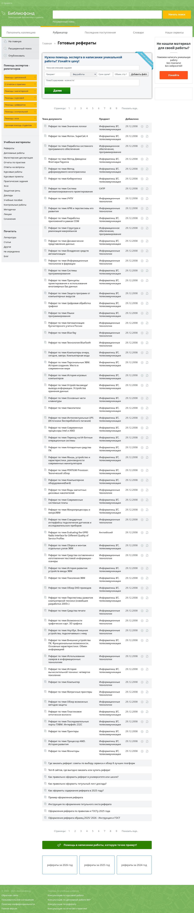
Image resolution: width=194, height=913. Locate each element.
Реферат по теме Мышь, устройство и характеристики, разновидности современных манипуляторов (69, 460)
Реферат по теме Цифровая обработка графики (69, 305)
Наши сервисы (174, 32)
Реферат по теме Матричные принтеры (70, 691)
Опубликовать (16, 55)
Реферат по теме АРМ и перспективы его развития (71, 210)
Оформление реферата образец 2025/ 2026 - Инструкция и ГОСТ (84, 817)
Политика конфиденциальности (18, 904)
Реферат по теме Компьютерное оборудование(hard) (66, 481)
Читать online (147, 126)
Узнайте (173, 75)
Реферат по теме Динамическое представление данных (66, 242)
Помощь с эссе (12, 118)
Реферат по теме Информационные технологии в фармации (68, 262)
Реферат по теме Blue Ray (62, 332)
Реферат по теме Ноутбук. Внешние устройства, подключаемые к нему (68, 632)
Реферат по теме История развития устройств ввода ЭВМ (67, 570)
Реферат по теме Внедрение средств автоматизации (68, 252)
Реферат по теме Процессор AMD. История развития (66, 743)
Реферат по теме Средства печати (66, 610)
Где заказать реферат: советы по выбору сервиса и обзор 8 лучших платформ (91, 763)
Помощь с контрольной (16, 111)
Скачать (142, 126)
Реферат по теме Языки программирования (61, 314)
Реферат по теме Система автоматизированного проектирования (70, 190)
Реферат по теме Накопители (64, 407)
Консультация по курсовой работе (66, 895)
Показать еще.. (130, 108)
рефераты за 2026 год (60, 865)
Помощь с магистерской (16, 91)
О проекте (7, 3)
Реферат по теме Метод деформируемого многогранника (66, 170)
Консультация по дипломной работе (67, 899)
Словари (138, 32)
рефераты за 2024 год (134, 865)
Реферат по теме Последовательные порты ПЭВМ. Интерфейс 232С (68, 723)
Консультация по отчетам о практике (67, 908)
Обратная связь (10, 895)
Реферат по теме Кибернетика (65, 178)
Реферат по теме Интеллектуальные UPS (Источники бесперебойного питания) (70, 419)
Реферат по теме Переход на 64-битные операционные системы (70, 439)
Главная (47, 43)
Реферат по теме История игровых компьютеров (67, 377)
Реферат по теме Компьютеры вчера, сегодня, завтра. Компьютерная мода (68, 354)
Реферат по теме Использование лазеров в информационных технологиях (66, 659)
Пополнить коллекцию (21, 32)
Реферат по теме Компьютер (64, 681)
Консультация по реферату (62, 904)
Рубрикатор (60, 32)
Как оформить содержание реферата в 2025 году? (76, 790)
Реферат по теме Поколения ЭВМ (66, 577)
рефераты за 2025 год (97, 865)
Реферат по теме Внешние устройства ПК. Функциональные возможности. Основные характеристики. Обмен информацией (69, 645)
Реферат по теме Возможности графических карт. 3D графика (65, 622)
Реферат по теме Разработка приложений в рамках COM (64, 220)
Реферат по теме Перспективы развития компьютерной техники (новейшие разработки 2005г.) (70, 600)
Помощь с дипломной (15, 77)
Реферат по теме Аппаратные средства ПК (69, 449)
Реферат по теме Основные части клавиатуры (67, 399)
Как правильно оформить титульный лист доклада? (77, 783)
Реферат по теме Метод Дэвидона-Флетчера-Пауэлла (67, 160)
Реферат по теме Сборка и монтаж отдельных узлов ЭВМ (67, 547)
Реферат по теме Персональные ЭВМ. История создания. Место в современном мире (69, 365)
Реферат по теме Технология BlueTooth (69, 342)
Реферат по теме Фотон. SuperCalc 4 (68, 136)
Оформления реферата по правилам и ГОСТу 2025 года (79, 810)
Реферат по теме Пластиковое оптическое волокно (65, 713)
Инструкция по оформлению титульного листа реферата (79, 804)
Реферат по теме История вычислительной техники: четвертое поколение (69, 672)
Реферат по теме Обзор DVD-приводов (69, 587)
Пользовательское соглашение (18, 899)
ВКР (88, 899)
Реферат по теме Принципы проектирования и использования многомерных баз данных (67, 283)
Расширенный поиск (63, 21)
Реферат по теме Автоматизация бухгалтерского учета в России (66, 324)
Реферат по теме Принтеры (63, 731)
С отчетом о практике (15, 84)
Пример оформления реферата (65, 797)
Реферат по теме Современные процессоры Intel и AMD (65, 429)
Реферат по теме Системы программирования (62, 272)
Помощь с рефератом (15, 104)
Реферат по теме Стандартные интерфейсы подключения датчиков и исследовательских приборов (69, 522)
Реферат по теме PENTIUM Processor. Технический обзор (68, 472)
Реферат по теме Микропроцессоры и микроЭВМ (69, 511)
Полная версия (9, 908)
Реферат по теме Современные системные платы (65, 501)
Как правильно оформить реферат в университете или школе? (83, 776)
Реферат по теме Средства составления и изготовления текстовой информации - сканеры (71, 558)
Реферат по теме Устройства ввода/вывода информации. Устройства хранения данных (68, 388)
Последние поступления (100, 32)
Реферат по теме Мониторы (63, 751)
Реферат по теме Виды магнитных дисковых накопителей (67, 491)
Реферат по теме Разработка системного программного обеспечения (70, 147)
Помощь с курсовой (14, 98)
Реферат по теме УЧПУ (60, 198)
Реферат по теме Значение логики (67, 126)
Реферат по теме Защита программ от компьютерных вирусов (69, 295)
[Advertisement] (20, 311)
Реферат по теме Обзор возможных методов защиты (68, 703)
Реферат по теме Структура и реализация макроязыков (64, 229)
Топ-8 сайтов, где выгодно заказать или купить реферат (79, 769)
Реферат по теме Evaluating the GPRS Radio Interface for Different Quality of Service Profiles (68, 535)
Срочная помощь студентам (18, 125)
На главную (14, 41)
